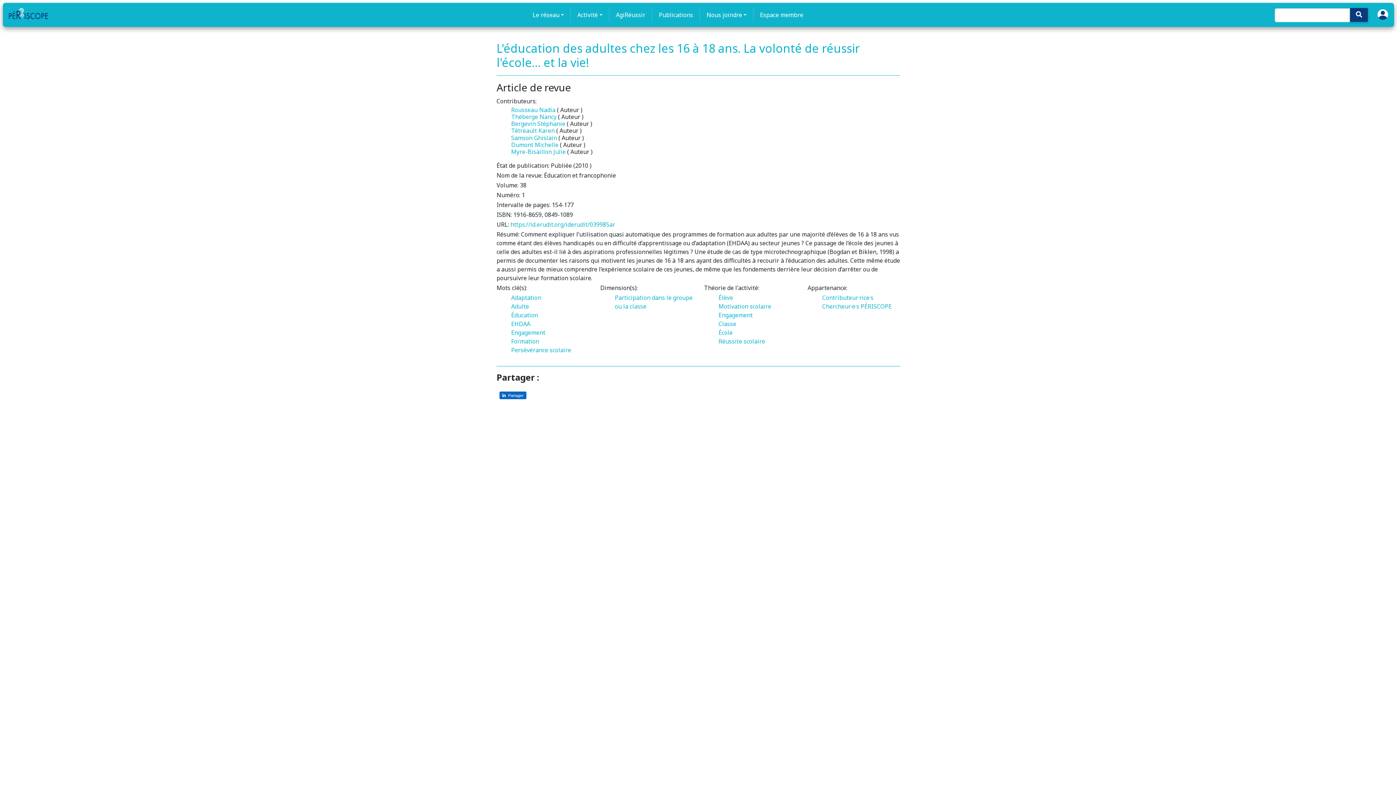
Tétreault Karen (533, 131)
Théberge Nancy (534, 117)
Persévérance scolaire (541, 350)
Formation (525, 341)
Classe (727, 324)
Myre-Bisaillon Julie (538, 152)
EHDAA (520, 324)
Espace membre (781, 15)
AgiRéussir (630, 15)
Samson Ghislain (534, 138)
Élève (726, 298)
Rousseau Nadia (533, 110)
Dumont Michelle (534, 145)
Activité (587, 15)
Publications (676, 15)
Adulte (520, 306)
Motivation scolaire (745, 306)
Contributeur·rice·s (847, 298)
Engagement (528, 333)
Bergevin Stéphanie (538, 124)
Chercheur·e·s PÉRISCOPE (857, 306)
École (726, 333)
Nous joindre (724, 15)
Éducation (524, 315)
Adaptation (526, 298)
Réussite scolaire (742, 341)
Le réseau (546, 15)
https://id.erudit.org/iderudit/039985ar (562, 225)
